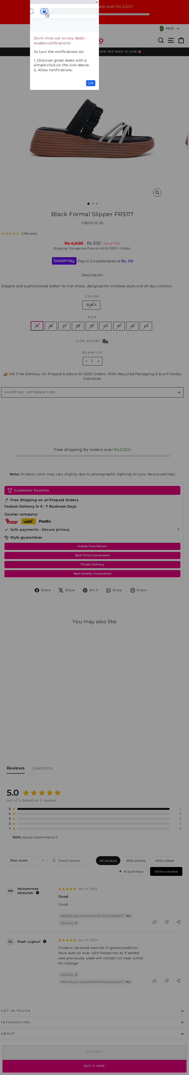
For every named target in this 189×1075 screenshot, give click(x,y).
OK (91, 83)
